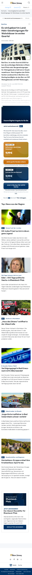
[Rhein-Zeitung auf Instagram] (17, 559)
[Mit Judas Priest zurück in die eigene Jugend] (16, 217)
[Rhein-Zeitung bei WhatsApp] (10, 559)
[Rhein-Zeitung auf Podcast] (21, 559)
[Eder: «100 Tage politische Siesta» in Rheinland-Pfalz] (16, 265)
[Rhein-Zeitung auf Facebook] (14, 559)
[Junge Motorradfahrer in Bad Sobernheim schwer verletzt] (16, 400)
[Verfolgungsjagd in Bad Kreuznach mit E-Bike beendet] (16, 355)
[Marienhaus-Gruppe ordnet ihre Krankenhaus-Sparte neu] (16, 446)
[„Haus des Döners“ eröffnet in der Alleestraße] (16, 307)
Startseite (4, 11)
